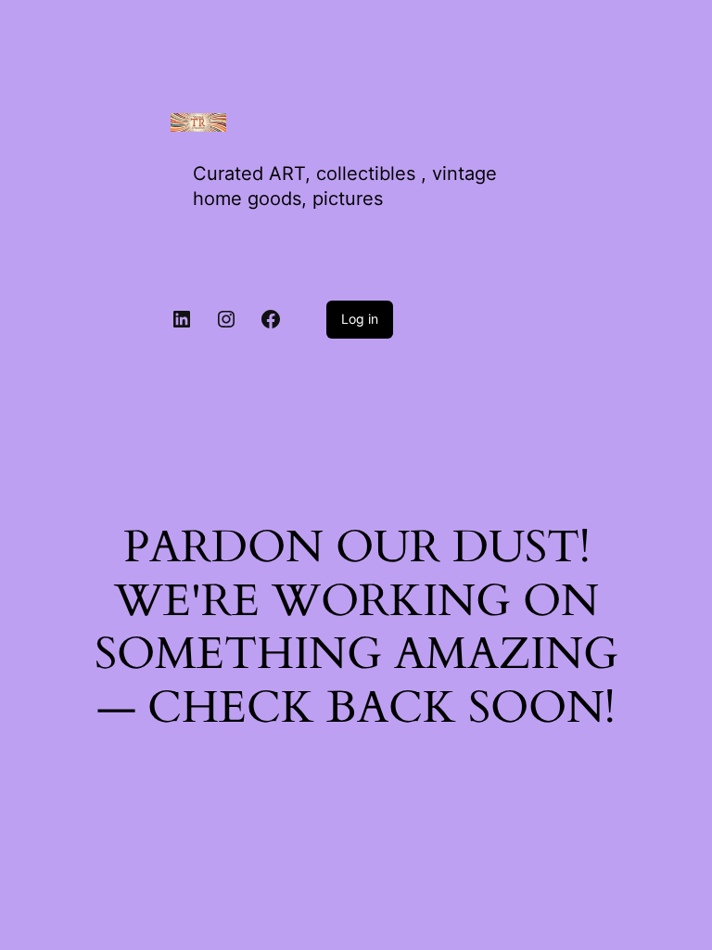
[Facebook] (271, 319)
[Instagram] (226, 319)
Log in (359, 319)
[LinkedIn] (182, 319)
